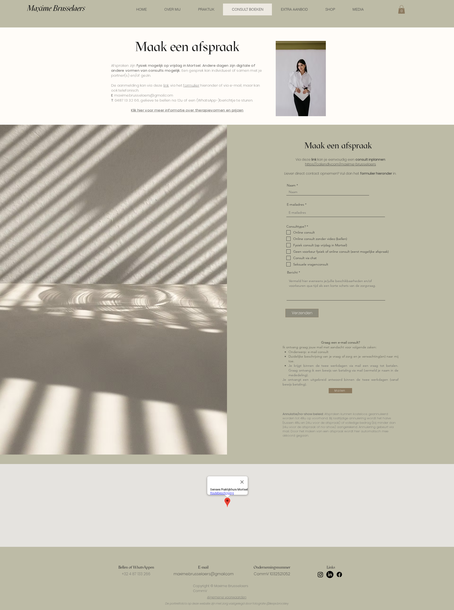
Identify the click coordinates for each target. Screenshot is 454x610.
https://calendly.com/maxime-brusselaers (340, 164)
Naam (291, 185)
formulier (191, 85)
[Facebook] (339, 574)
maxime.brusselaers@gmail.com (143, 95)
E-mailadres (295, 204)
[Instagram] (320, 574)
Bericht (292, 272)
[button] (401, 9)
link (166, 85)
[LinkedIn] (329, 574)
